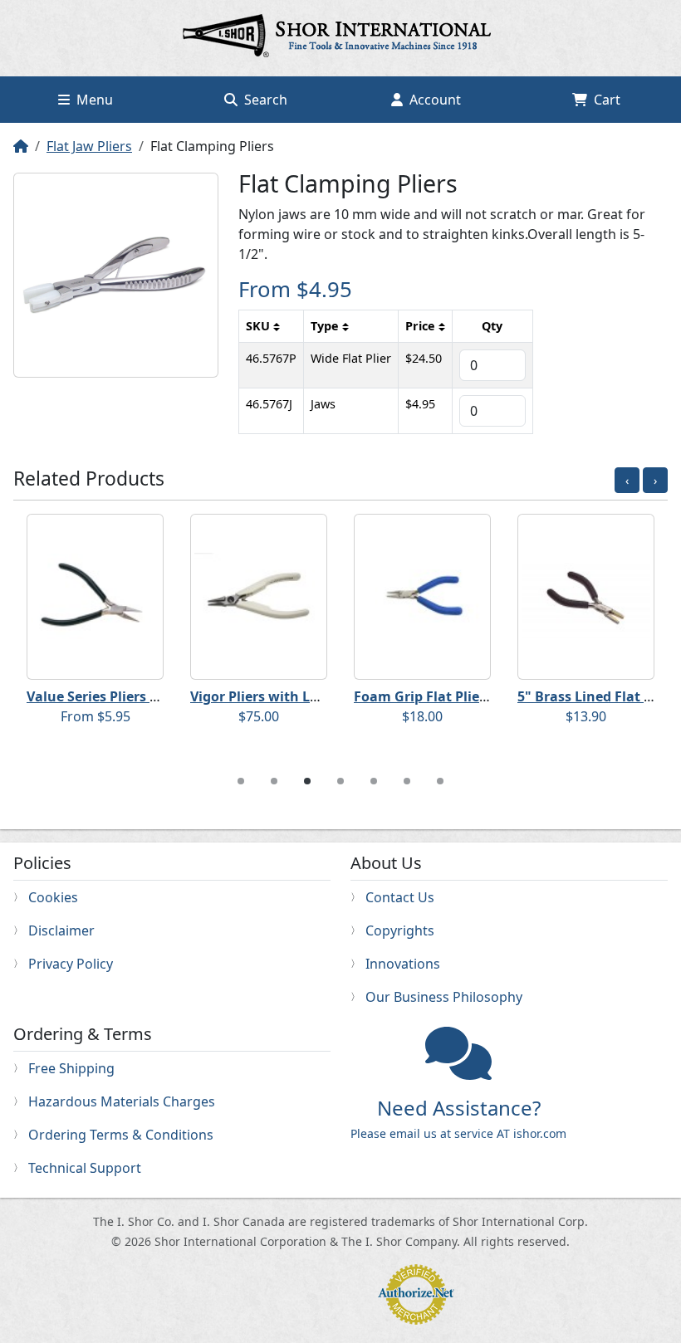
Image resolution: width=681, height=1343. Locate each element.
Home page (340, 38)
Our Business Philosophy (443, 997)
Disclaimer (61, 930)
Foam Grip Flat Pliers (423, 696)
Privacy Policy (70, 964)
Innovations (402, 964)
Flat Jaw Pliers (89, 146)
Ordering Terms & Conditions (120, 1135)
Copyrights (399, 930)
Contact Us (399, 897)
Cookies (53, 897)
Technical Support (84, 1168)
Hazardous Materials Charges (121, 1101)
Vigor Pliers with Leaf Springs (287, 696)
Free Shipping (71, 1068)
